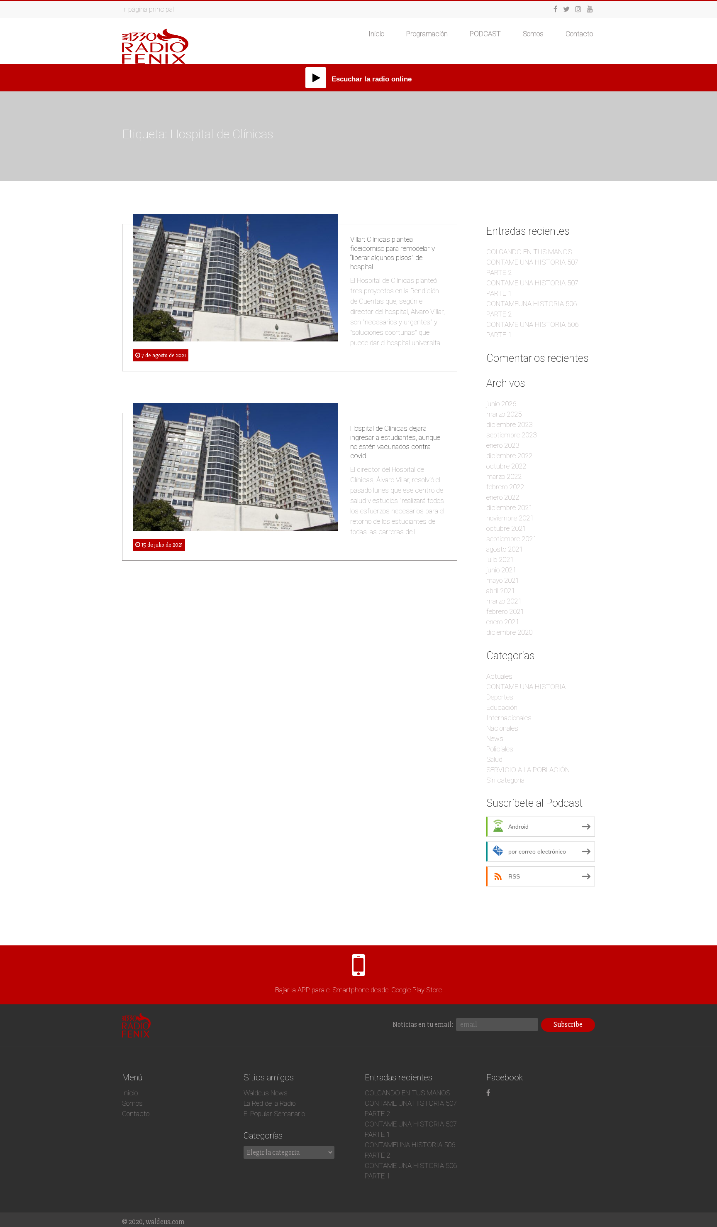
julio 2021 (500, 559)
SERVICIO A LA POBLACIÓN (528, 770)
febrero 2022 (505, 487)
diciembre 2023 (509, 424)
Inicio (376, 33)
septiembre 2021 (511, 539)
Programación (427, 33)
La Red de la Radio (269, 1103)
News (494, 738)
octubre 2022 (506, 466)
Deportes (499, 697)
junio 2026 (501, 404)
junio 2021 (501, 570)
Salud (494, 759)
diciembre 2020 (509, 632)
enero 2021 (502, 622)
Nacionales (502, 728)
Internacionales (509, 718)
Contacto (579, 33)
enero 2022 (502, 497)
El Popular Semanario (274, 1113)
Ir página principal (148, 9)
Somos (533, 33)
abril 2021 (500, 591)
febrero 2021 (505, 611)
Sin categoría (505, 780)
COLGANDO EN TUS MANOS (529, 252)
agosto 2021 (504, 549)
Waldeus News (266, 1093)
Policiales (499, 749)
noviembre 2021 (510, 518)
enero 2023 (502, 445)
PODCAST (485, 33)
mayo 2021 (502, 580)
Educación (501, 707)
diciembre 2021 (509, 507)
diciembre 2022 (509, 456)
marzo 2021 (504, 601)
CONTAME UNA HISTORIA (526, 686)
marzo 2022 (504, 476)
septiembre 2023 (511, 435)
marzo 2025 (504, 414)
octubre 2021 (506, 528)
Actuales (499, 676)
